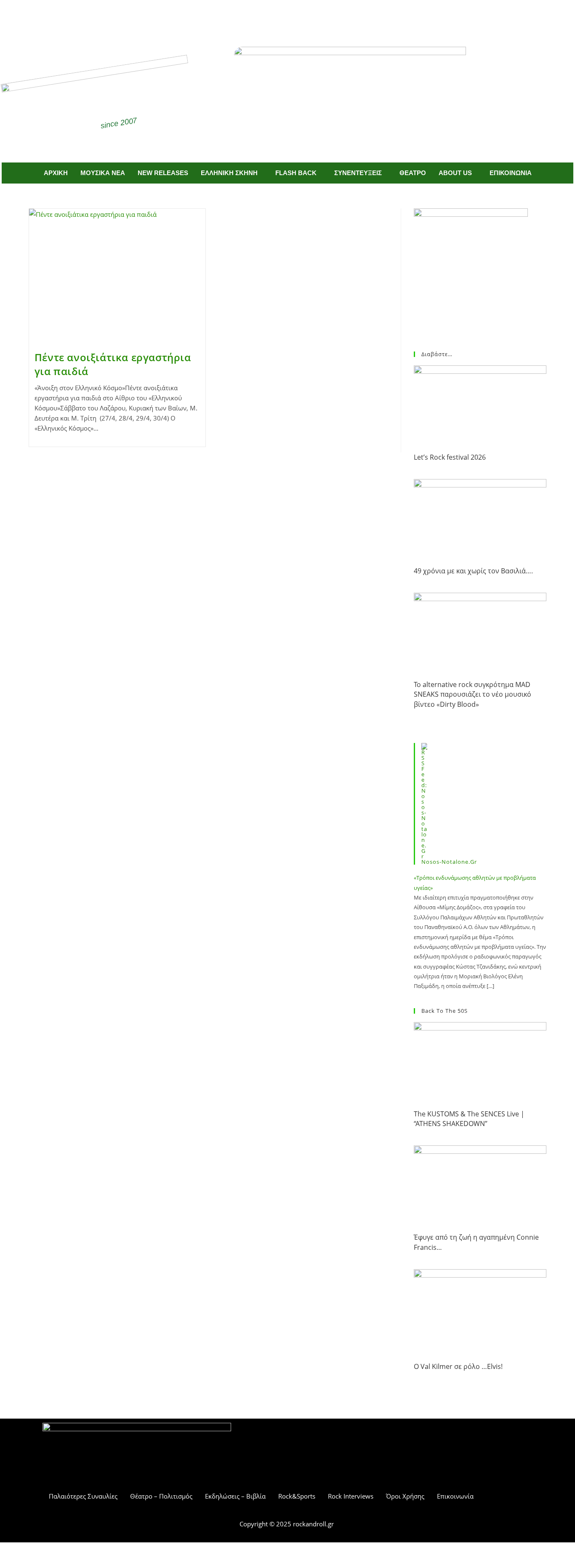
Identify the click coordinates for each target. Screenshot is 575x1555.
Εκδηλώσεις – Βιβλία (235, 1496)
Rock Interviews (350, 1496)
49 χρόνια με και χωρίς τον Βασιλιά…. (473, 570)
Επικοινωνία (455, 1496)
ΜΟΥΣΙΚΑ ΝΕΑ (102, 172)
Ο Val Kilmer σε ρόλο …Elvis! (458, 1366)
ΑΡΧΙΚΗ (56, 172)
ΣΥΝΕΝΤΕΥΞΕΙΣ (358, 172)
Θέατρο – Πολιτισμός (161, 1496)
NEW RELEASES (163, 172)
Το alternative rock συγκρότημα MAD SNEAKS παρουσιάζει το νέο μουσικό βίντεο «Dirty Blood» (472, 694)
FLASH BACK (296, 172)
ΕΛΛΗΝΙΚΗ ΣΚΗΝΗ (229, 172)
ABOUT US (455, 172)
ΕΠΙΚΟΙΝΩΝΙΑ (511, 172)
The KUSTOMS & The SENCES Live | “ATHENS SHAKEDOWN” (469, 1118)
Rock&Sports (296, 1496)
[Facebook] (275, 16)
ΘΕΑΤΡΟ (412, 172)
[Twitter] (300, 16)
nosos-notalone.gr (449, 861)
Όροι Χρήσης (405, 1496)
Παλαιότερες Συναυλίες (83, 1496)
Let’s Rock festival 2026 (450, 457)
